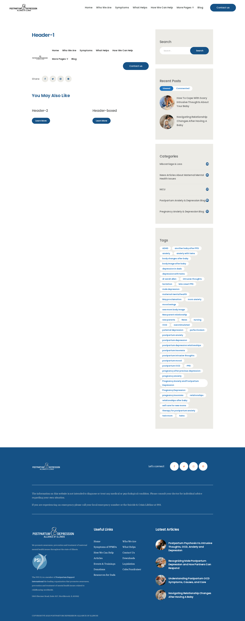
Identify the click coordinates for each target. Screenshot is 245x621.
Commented (182, 88)
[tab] (166, 88)
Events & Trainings (104, 564)
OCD (164, 324)
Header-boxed (104, 110)
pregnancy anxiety (171, 376)
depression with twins (173, 273)
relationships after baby (174, 400)
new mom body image (173, 309)
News (184, 319)
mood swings (169, 304)
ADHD (165, 248)
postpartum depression (174, 340)
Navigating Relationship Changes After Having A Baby (192, 121)
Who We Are (129, 541)
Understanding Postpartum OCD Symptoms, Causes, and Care (189, 580)
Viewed (166, 88)
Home (97, 541)
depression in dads (172, 268)
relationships (196, 395)
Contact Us (128, 552)
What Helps (129, 547)
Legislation (128, 564)
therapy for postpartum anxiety (178, 410)
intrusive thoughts (192, 279)
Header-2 (40, 110)
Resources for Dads (104, 575)
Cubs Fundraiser (131, 569)
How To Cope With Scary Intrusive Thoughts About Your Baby (193, 102)
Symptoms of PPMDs (105, 547)
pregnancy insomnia (172, 395)
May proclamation (171, 299)
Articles (98, 558)
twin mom (167, 415)
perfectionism (197, 330)
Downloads (128, 558)
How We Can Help (104, 552)
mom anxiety (194, 299)
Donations (99, 569)
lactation (167, 284)
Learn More (41, 120)
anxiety (166, 253)
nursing (197, 319)
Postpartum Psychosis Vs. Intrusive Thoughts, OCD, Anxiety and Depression (190, 546)
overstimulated (182, 324)
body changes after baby (175, 258)
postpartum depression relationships (181, 345)
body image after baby (174, 263)
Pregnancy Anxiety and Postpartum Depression (180, 383)
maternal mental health (174, 294)
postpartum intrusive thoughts (178, 355)
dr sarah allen (169, 279)
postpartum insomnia (173, 350)
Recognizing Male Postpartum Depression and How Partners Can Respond (189, 564)
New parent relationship (174, 314)
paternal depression (172, 330)
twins (182, 415)
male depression (170, 289)
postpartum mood (172, 360)
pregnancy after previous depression (181, 370)
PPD (189, 365)
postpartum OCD (171, 365)
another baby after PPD (187, 248)
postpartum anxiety (172, 335)
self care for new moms (174, 405)
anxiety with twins (186, 253)
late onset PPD (186, 284)
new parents (168, 319)
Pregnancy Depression (173, 390)
